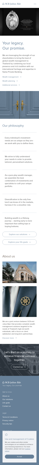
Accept (19, 456)
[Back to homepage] (11, 4)
